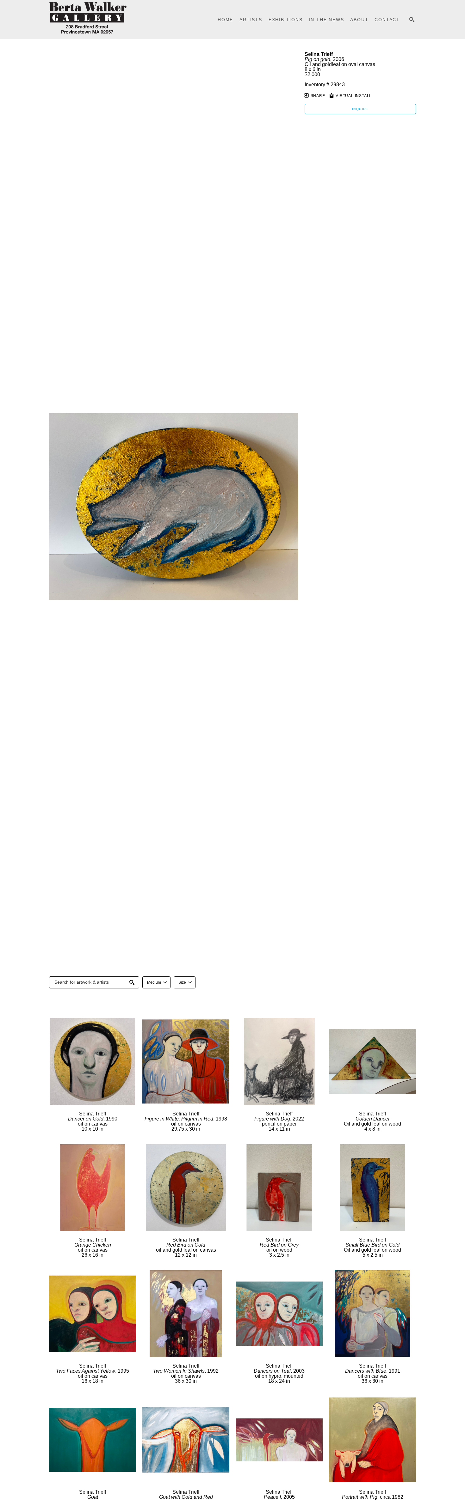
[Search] (411, 19)
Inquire (360, 109)
